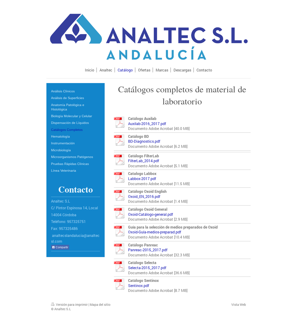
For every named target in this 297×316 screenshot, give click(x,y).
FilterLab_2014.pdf (143, 160)
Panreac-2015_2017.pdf (148, 249)
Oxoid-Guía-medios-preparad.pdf (154, 231)
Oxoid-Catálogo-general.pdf (150, 214)
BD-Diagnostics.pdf (144, 141)
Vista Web (238, 304)
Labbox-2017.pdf (142, 178)
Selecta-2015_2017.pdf (147, 267)
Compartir (61, 247)
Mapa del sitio (100, 304)
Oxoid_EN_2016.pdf (144, 196)
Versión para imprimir (71, 304)
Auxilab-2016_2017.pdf (147, 123)
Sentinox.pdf (138, 285)
